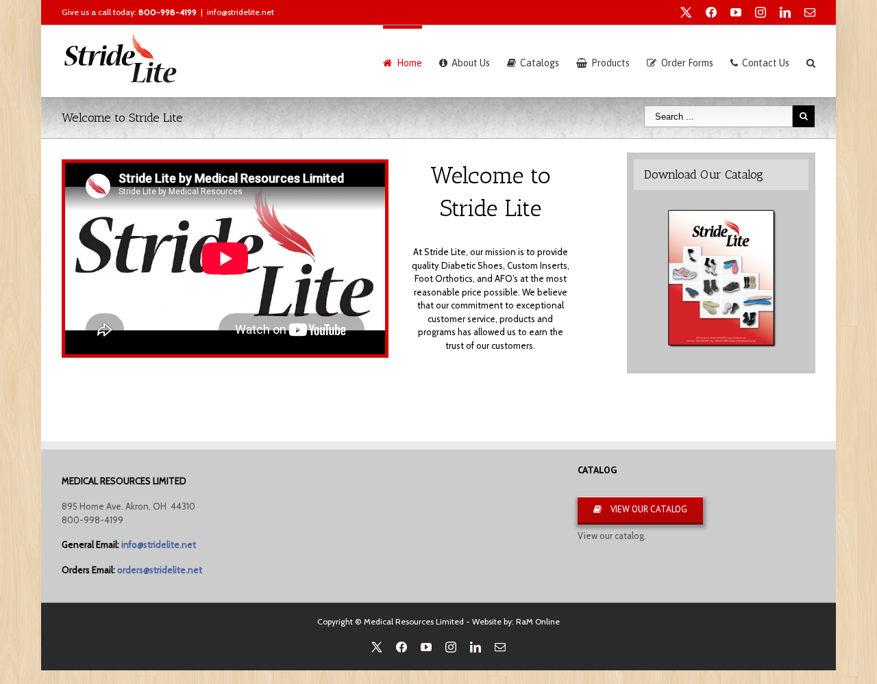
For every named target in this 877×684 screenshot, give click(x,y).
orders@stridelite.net (159, 569)
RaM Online (538, 621)
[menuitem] (410, 61)
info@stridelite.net (240, 12)
